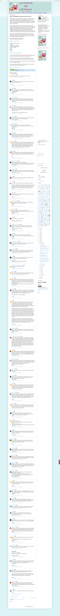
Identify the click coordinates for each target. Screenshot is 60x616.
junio (41, 269)
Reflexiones (44, 221)
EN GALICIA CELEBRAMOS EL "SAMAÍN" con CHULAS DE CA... (44, 261)
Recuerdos (39, 221)
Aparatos (48, 185)
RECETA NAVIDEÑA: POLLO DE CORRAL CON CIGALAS (44, 248)
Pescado (45, 215)
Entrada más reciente (13, 597)
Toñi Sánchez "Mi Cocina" (16, 224)
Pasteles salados (46, 214)
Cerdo (42, 191)
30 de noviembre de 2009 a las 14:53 (17, 138)
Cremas (49, 197)
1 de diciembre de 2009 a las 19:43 (17, 366)
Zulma (13, 233)
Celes (12, 192)
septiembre (42, 265)
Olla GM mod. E (40, 213)
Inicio (24, 597)
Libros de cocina (46, 209)
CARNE (13, 12)
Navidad (22, 69)
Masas (39, 211)
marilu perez (14, 328)
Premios (44, 217)
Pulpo (48, 219)
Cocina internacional (46, 193)
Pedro (13, 383)
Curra (13, 217)
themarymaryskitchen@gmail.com (17, 265)
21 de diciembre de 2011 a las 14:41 (17, 593)
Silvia (12, 80)
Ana (12, 429)
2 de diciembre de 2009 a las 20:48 (17, 452)
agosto (41, 266)
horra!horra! (14, 455)
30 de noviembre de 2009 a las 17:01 (17, 173)
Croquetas (40, 198)
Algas (44, 184)
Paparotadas (47, 213)
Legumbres (40, 209)
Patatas (39, 215)
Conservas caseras (40, 197)
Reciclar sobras (45, 220)
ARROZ (31, 12)
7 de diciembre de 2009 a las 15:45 (17, 586)
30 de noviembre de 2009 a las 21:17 (17, 253)
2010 (40, 241)
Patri (12, 419)
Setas (39, 223)
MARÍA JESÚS (14, 462)
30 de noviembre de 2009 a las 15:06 (17, 148)
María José (13, 116)
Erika (12, 411)
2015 (39, 234)
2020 (40, 230)
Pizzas (44, 216)
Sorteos (46, 223)
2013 (40, 237)
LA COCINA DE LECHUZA (40, 155)
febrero (41, 274)
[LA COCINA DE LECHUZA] (40, 162)
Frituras (39, 203)
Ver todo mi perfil (41, 22)
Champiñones (46, 191)
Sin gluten (42, 223)
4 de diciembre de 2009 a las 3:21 (17, 578)
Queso (39, 220)
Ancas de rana (40, 185)
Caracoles (47, 189)
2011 (39, 239)
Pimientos (39, 216)
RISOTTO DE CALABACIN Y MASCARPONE (44, 254)
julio (40, 267)
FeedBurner (46, 172)
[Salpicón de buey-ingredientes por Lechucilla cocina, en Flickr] (16, 52)
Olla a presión (44, 212)
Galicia (42, 205)
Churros (44, 192)
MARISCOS (23, 12)
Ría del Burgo (48, 221)
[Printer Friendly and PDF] (12, 70)
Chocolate (39, 192)
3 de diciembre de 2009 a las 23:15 (17, 566)
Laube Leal (13, 489)
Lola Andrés (14, 169)
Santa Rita (47, 222)
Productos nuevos (46, 218)
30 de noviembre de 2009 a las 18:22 (17, 206)
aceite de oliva (40, 184)
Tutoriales (47, 224)
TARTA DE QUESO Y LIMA (44, 252)
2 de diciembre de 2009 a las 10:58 (17, 408)
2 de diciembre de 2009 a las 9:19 (17, 389)
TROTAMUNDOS (14, 392)
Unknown (13, 271)
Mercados (43, 211)
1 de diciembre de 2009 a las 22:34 (17, 372)
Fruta (45, 203)
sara (12, 176)
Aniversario (44, 185)
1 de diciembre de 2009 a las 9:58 (17, 333)
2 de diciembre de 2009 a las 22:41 (17, 486)
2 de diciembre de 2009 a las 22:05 (17, 467)
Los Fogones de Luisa (15, 241)
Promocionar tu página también (41, 163)
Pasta (39, 214)
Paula (12, 256)
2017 (39, 232)
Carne (48, 190)
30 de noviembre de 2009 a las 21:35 (17, 262)
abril (40, 271)
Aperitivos (41, 186)
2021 (40, 229)
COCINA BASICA (40, 12)
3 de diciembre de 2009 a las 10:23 (17, 508)
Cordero (45, 197)
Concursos (47, 195)
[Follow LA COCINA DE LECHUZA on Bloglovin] (41, 177)
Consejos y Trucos (46, 196)
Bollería (39, 187)
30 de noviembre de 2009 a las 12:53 (17, 102)
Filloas (47, 201)
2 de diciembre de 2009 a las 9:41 (17, 400)
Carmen (13, 569)
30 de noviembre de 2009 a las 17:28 (17, 189)
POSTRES (45, 12)
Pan (44, 213)
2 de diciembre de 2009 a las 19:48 (17, 445)
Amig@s (47, 184)
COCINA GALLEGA (17, 12)
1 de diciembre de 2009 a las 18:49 (17, 356)
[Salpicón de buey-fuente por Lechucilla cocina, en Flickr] (15, 67)
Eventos (43, 201)
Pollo (47, 216)
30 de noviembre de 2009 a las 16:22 (17, 166)
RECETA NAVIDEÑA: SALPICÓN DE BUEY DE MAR (44, 246)
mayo (41, 270)
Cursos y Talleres (46, 198)
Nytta (12, 589)
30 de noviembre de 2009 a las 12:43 (17, 85)
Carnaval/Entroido (41, 190)
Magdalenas (40, 210)
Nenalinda (13, 375)
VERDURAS (35, 12)
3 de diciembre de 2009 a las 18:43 (17, 542)
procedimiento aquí (25, 55)
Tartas (49, 223)
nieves (13, 559)
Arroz (47, 186)
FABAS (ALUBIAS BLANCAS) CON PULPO (45, 250)
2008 (40, 277)
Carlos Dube (14, 581)
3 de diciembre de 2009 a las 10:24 (17, 515)
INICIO (10, 12)
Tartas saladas (41, 224)
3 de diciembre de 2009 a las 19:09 (17, 548)
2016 (40, 233)
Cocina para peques (41, 195)
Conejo (39, 196)
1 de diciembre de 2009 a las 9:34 (17, 325)
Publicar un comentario (15, 595)
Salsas (40, 222)
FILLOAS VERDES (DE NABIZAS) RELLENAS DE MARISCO (45, 259)
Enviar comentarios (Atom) (18, 599)
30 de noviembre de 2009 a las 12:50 (17, 94)
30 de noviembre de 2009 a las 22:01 (17, 268)
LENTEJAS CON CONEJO (43, 257)
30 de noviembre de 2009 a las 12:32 (17, 77)
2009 (40, 242)
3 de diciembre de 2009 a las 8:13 (17, 502)
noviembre (41, 244)
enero (41, 275)
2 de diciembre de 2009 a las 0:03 (17, 380)
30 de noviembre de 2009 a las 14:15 (17, 120)
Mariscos (19, 69)
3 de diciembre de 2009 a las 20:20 (17, 556)
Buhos (44, 187)
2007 (40, 278)
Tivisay (13, 511)
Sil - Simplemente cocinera (16, 336)
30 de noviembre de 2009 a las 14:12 (17, 113)
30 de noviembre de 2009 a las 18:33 (17, 221)
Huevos (39, 208)
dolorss (13, 88)
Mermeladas (47, 211)
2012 (40, 238)
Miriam (13, 132)
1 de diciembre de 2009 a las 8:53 (17, 297)
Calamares (44, 188)
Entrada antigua (32, 597)
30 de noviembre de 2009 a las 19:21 (17, 230)
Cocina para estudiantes (44, 194)
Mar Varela (13, 97)
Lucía (12, 518)
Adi (12, 300)
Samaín (44, 222)
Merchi (13, 105)
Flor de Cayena (14, 545)
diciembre (41, 243)
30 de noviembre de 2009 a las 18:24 (17, 214)
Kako (12, 181)
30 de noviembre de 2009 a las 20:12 (17, 238)
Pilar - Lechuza (21, 70)
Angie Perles (14, 505)
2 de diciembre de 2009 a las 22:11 (17, 477)
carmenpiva (14, 470)
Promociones (40, 219)
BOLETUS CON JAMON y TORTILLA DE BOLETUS (44, 256)
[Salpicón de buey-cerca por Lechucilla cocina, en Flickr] (14, 41)
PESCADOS (27, 12)
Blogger (33, 606)
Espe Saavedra (14, 74)
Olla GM (48, 212)
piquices (13, 288)
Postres (39, 217)
